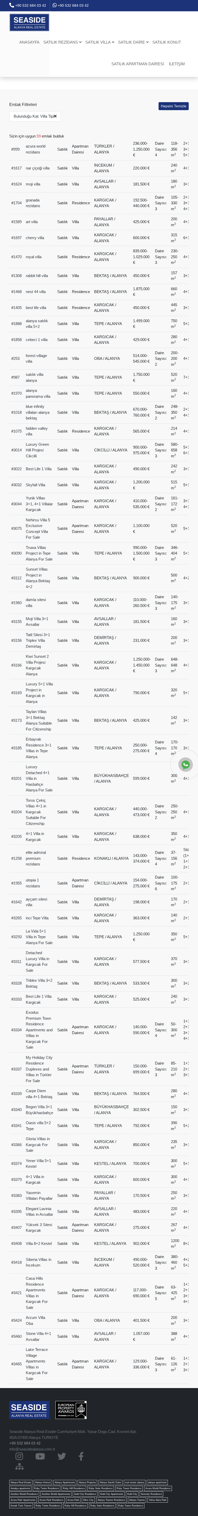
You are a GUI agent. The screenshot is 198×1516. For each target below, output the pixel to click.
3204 (17, 812)
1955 (17, 883)
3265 (17, 918)
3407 (17, 1227)
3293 (17, 937)
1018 (17, 412)
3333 (17, 999)
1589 (17, 222)
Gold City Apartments (111, 1494)
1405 (17, 307)
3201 (17, 778)
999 (16, 149)
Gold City (132, 1494)
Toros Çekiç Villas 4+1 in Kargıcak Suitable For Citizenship (36, 812)
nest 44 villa (36, 291)
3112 (17, 578)
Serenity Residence (151, 1494)
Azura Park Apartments (23, 1500)
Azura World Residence (158, 1488)
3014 (17, 450)
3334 (17, 1030)
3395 (17, 1211)
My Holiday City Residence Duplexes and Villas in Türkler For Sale (39, 1069)
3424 (17, 1320)
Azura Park (73, 1500)
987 (16, 377)
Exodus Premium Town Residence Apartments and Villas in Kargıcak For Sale (39, 1029)
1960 (17, 603)
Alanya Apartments (65, 1482)
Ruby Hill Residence (74, 1488)
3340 (17, 1109)
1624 (17, 184)
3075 (17, 528)
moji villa (33, 184)
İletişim (177, 64)
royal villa (34, 257)
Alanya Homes (43, 1482)
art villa (32, 222)
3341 (17, 1125)
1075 (17, 431)
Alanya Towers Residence (111, 1500)
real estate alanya (134, 1482)
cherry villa (35, 238)
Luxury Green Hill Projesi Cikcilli (37, 450)
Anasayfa (29, 42)
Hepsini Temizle (173, 106)
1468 (17, 291)
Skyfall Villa (35, 485)
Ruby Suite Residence (101, 1488)
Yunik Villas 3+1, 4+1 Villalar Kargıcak (39, 504)
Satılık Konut (166, 42)
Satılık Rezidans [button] (60, 42)
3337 (17, 1069)
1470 (17, 257)
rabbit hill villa (37, 275)
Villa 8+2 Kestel (39, 1243)
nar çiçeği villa (38, 168)
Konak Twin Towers (21, 1505)
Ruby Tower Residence (129, 1488)
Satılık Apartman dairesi (137, 64)
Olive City (88, 1500)
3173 (17, 720)
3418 (17, 1262)
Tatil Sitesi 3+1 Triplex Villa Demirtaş (38, 640)
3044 (17, 504)
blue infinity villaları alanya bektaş (38, 412)
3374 (17, 1163)
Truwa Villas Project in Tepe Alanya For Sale (39, 553)
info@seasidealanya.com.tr (32, 1449)
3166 (17, 665)
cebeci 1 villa (36, 339)
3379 (17, 1179)
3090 (17, 553)
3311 (17, 961)
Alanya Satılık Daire (110, 1482)
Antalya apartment (20, 1488)
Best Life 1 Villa (39, 469)
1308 (17, 275)
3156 (17, 640)
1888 (17, 323)
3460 (17, 1336)
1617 (17, 168)
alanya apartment (157, 1482)
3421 (17, 1293)
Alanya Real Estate (21, 1482)
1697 (17, 238)
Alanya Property (87, 1482)
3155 (17, 621)
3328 (17, 983)
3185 (17, 748)
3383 (17, 1195)
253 (16, 358)
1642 (17, 902)
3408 (17, 1243)
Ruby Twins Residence (46, 1488)
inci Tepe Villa (37, 918)
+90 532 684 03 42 (30, 5)
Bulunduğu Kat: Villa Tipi (34, 116)
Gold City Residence (85, 1494)
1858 (17, 339)
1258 (17, 858)
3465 (17, 1364)
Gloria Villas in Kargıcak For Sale (38, 1145)
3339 (17, 1093)
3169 (17, 693)
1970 (17, 393)
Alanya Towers (137, 1500)
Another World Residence (24, 1494)
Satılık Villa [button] (98, 42)
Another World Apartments (56, 1494)
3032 (17, 485)
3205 (17, 836)
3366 (17, 1144)
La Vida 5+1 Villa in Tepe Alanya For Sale (39, 937)
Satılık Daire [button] (131, 42)
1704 (17, 203)
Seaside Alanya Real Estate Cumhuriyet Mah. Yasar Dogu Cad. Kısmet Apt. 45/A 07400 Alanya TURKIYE (73, 1434)
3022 (17, 469)
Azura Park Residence (51, 1500)
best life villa (36, 307)
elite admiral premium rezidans (36, 858)
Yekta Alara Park (158, 1500)
